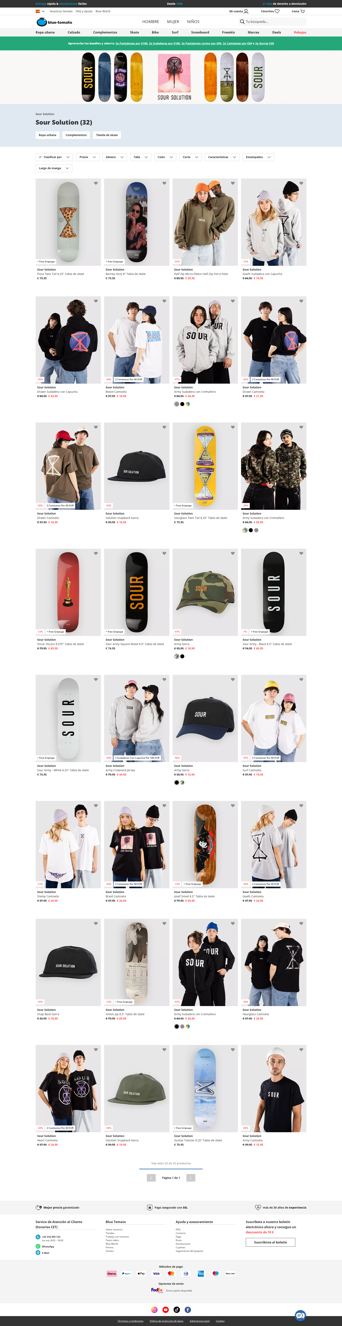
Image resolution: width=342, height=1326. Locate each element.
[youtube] (165, 1310)
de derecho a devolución (284, 4)
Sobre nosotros (114, 1229)
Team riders (112, 1240)
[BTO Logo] (80, 22)
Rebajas (300, 32)
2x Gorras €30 (264, 43)
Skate (134, 32)
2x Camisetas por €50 (237, 43)
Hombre (150, 21)
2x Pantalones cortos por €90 (201, 43)
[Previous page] (151, 1178)
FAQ (178, 1229)
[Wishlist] (98, 182)
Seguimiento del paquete (189, 1251)
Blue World (103, 11)
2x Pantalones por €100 (131, 43)
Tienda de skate (107, 135)
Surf (175, 32)
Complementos (105, 32)
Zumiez (110, 1251)
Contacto (181, 1233)
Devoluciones (183, 1243)
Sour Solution (45, 114)
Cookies (220, 1321)
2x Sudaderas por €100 (164, 43)
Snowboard (200, 32)
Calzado (74, 32)
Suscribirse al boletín (270, 1242)
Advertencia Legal (200, 1321)
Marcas (253, 32)
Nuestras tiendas (61, 11)
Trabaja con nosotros (117, 1236)
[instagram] (154, 1310)
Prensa (109, 1247)
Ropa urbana (47, 135)
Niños (193, 21)
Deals (276, 32)
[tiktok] (177, 1310)
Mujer (173, 21)
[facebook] (188, 1310)
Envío (179, 1240)
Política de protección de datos (166, 1321)
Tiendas (110, 1233)
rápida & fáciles (61, 4)
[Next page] (190, 1178)
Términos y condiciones (130, 1321)
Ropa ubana (45, 32)
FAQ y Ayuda (84, 11)
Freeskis (228, 32)
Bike (155, 32)
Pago (178, 1236)
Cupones (180, 1247)
